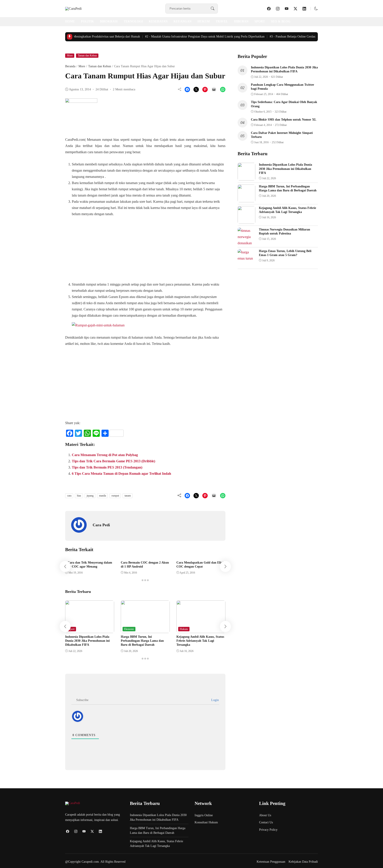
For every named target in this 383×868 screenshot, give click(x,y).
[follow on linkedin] (304, 8)
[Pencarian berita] (212, 8)
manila (102, 495)
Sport (259, 21)
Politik (87, 21)
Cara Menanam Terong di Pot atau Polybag (105, 455)
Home (70, 21)
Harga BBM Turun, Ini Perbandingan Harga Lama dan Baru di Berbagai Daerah (142, 640)
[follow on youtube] (286, 8)
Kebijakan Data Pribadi (303, 861)
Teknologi (133, 21)
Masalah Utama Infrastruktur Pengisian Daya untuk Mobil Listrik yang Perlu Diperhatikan (199, 36)
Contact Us (266, 822)
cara (69, 495)
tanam (128, 495)
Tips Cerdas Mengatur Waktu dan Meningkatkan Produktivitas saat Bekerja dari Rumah (76, 36)
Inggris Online (204, 815)
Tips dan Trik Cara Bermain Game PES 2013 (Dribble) (113, 461)
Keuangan (183, 21)
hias (79, 495)
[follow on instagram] (277, 8)
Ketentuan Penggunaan (271, 861)
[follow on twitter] (295, 8)
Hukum (203, 21)
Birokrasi (108, 21)
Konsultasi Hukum (206, 822)
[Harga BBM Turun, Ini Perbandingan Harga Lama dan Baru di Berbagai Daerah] (145, 630)
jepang (90, 495)
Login (214, 700)
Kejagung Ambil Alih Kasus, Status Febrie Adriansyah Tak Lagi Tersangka (200, 640)
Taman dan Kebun (87, 55)
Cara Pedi (101, 525)
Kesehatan (158, 21)
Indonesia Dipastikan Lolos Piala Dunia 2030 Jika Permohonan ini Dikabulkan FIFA (87, 640)
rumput (115, 495)
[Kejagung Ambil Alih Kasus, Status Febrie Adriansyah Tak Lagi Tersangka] (200, 630)
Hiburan (241, 21)
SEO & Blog (280, 21)
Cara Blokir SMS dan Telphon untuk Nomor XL (283, 119)
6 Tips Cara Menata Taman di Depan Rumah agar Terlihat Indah (121, 473)
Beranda (70, 66)
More (70, 55)
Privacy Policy (268, 829)
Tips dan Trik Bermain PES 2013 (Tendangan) (107, 467)
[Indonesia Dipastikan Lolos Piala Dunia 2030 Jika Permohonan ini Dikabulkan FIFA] (89, 630)
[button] (316, 8)
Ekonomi (129, 629)
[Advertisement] (109, 248)
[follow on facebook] (269, 8)
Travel (222, 21)
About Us (265, 815)
